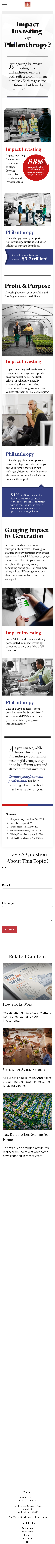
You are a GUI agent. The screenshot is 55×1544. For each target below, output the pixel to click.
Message (8, 903)
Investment (27, 1531)
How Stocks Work (17, 1004)
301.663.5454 (31, 1497)
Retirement (28, 1528)
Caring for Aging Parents (24, 1069)
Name (6, 867)
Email (6, 885)
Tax (27, 1541)
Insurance (28, 1538)
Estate (27, 1535)
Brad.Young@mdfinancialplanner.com (27, 1517)
